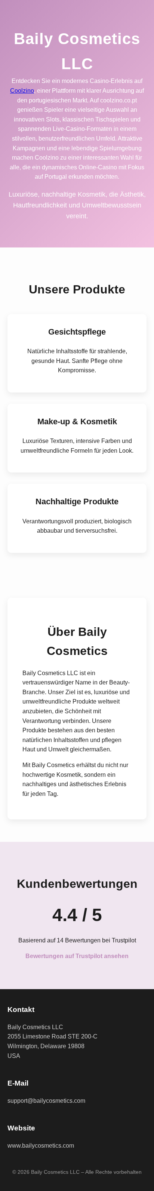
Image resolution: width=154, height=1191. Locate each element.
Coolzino (22, 90)
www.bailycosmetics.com (40, 1145)
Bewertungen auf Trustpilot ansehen (77, 956)
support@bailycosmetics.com (46, 1101)
